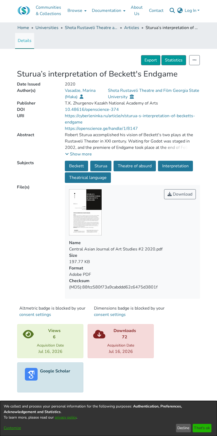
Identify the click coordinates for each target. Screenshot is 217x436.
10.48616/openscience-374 (92, 109)
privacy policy (65, 417)
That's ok (202, 427)
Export (150, 60)
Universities (46, 28)
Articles (131, 28)
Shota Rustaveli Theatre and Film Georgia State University (91, 28)
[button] (78, 154)
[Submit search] (172, 10)
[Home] (23, 10)
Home (23, 28)
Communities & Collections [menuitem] (48, 10)
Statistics (174, 60)
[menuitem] (76, 10)
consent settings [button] (35, 314)
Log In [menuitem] (190, 10)
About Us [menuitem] (137, 10)
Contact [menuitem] (156, 10)
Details (24, 41)
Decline (183, 427)
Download (182, 194)
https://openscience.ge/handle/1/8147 (101, 128)
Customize (12, 427)
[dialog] (108, 418)
